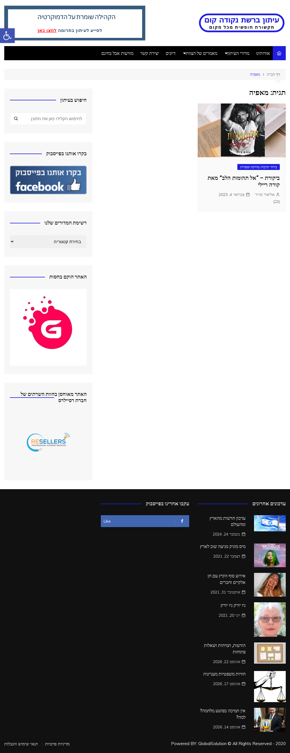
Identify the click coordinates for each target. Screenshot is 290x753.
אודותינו (263, 53)
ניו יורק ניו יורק (233, 605)
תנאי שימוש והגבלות (21, 744)
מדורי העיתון (238, 53)
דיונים (171, 53)
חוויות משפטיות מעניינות (224, 674)
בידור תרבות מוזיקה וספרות (258, 167)
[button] (7, 35)
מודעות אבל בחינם (117, 53)
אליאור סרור (264, 194)
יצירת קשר (149, 53)
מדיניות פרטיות (57, 744)
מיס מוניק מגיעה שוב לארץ (223, 546)
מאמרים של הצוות (201, 53)
